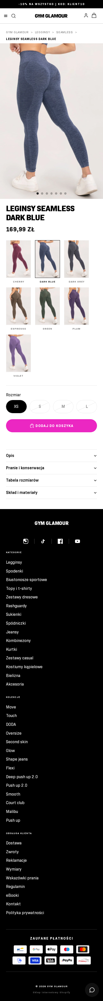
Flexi (10, 768)
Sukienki (13, 614)
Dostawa (14, 843)
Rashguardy (16, 605)
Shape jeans (17, 759)
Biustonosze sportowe (26, 579)
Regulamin (15, 886)
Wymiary (14, 869)
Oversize (14, 733)
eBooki (12, 895)
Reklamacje (16, 860)
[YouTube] (77, 541)
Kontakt (13, 904)
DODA (11, 724)
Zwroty (12, 851)
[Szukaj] (13, 15)
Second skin (17, 741)
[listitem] (18, 261)
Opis (10, 455)
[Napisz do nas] (92, 990)
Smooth (13, 794)
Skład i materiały (22, 492)
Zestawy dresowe (22, 597)
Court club (15, 802)
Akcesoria (15, 684)
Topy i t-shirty (19, 588)
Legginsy (42, 32)
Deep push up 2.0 (22, 776)
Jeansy (12, 632)
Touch (11, 715)
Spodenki (14, 571)
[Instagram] (28, 541)
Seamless (64, 32)
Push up (13, 820)
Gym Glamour (17, 32)
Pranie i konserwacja (25, 468)
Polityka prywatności (25, 912)
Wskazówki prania (22, 878)
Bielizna (13, 675)
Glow (10, 750)
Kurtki (11, 649)
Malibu (12, 811)
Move (11, 707)
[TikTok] (46, 541)
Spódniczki (16, 623)
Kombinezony (18, 640)
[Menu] (6, 16)
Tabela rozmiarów (22, 480)
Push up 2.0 (17, 785)
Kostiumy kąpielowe (24, 666)
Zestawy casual (19, 658)
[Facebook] (63, 541)
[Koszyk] (94, 16)
